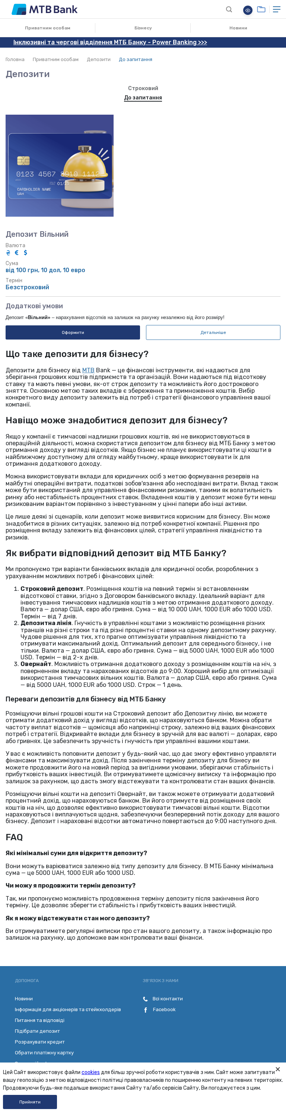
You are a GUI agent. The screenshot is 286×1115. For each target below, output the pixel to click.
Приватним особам (47, 28)
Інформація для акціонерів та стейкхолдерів (68, 1009)
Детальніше (213, 332)
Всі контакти (167, 998)
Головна (15, 59)
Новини (238, 28)
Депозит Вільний (37, 234)
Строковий (143, 88)
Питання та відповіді (39, 1020)
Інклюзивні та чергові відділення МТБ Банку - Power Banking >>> (110, 42)
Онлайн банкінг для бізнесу (261, 9)
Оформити (73, 332)
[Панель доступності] (247, 10)
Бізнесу (143, 28)
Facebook (164, 1009)
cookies (91, 1072)
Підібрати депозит (37, 1031)
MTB (88, 370)
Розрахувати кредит (40, 1042)
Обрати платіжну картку (44, 1052)
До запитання (143, 98)
